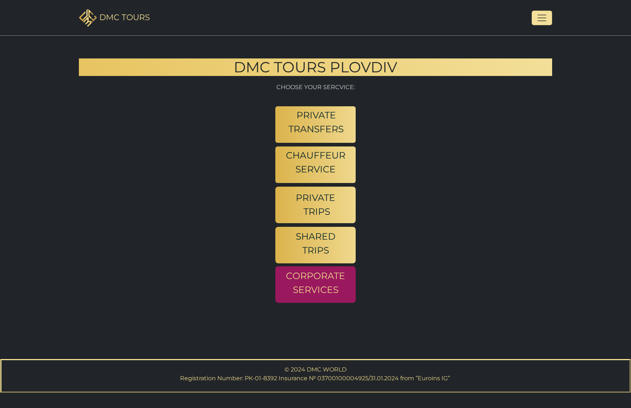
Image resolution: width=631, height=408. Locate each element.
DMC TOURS (123, 17)
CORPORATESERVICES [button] (315, 282)
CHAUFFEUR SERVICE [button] (315, 162)
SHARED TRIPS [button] (316, 243)
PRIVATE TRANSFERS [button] (316, 122)
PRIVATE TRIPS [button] (315, 204)
